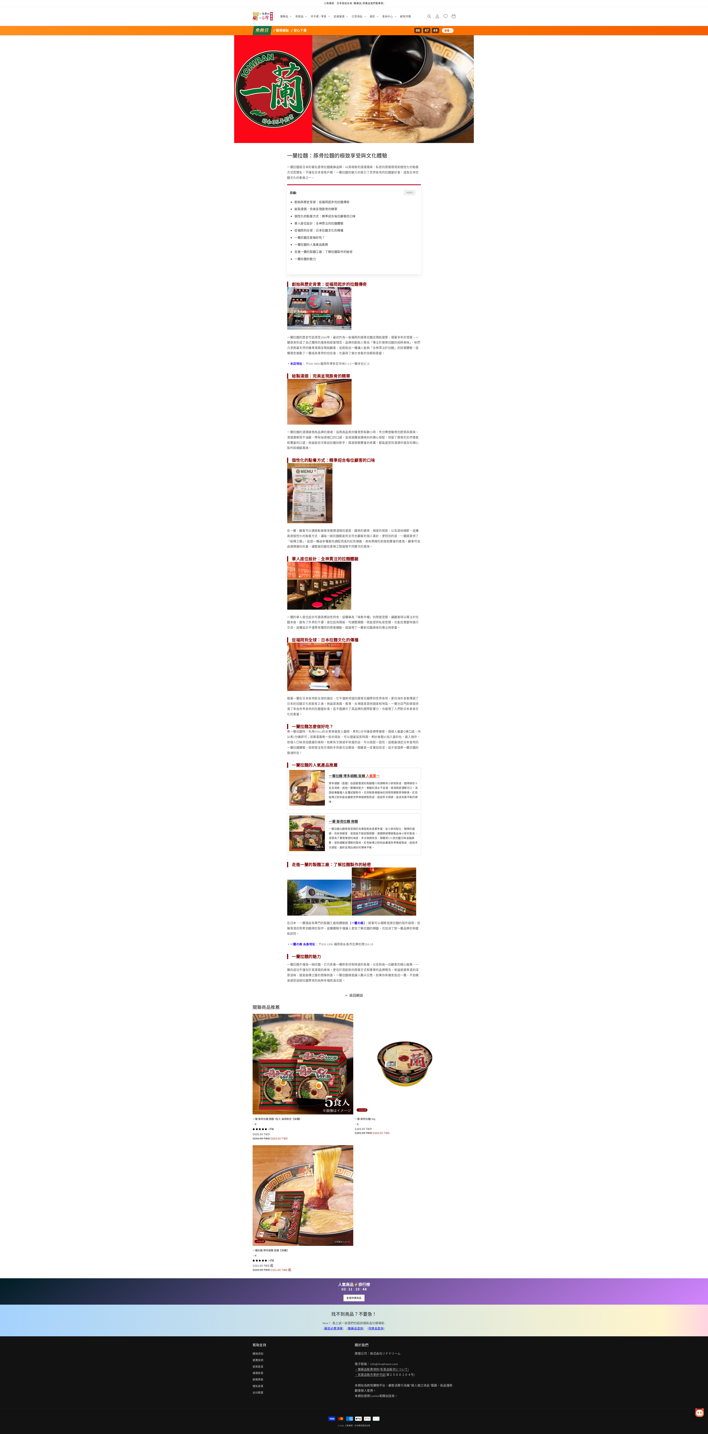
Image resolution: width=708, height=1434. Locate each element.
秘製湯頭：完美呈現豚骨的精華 (315, 209)
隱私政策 (258, 1386)
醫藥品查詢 (355, 1328)
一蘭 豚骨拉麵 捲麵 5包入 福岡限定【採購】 (277, 1119)
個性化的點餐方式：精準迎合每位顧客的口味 (325, 216)
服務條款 (258, 1379)
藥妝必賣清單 (333, 1328)
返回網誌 (356, 995)
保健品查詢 (376, 1328)
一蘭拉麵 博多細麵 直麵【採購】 (271, 1250)
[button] (285, 16)
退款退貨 (258, 1366)
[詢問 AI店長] (699, 1412)
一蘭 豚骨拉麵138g (365, 1119)
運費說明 (258, 1360)
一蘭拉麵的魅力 (305, 259)
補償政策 (258, 1373)
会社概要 (258, 1392)
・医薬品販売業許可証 (370, 1375)
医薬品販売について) (394, 1369)
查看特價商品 (354, 1297)
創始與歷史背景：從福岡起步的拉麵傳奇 (322, 202)
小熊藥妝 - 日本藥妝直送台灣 (357, 1425)
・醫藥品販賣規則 (367, 1369)
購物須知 (258, 1353)
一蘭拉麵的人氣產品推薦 (311, 245)
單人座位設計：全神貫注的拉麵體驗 (318, 223)
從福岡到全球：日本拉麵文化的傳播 (318, 230)
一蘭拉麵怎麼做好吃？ (309, 238)
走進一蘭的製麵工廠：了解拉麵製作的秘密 (323, 252)
